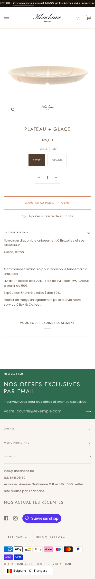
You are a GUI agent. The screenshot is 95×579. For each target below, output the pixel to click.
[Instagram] (15, 518)
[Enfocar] (13, 109)
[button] (78, 18)
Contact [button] (11, 456)
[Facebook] (6, 518)
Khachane (16, 564)
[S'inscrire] (84, 411)
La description (16, 232)
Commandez (20, 3)
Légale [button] (9, 428)
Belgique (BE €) (49, 537)
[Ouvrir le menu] (11, 17)
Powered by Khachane (53, 564)
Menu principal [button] (16, 443)
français (16, 537)
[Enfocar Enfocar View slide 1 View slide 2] (47, 75)
